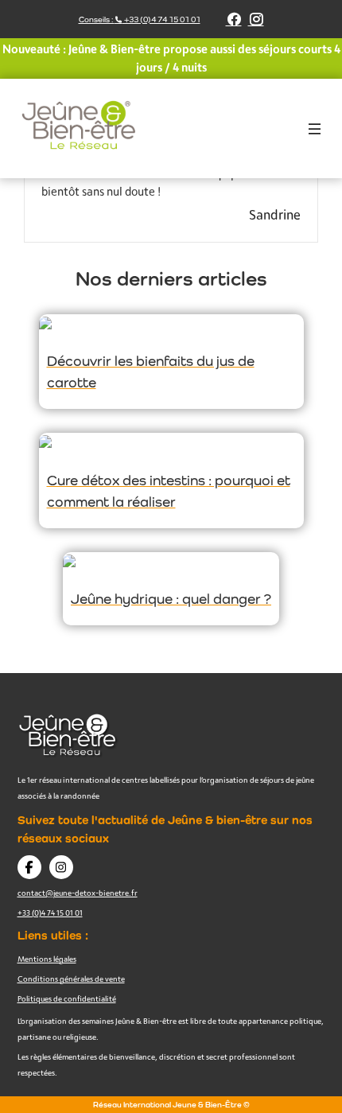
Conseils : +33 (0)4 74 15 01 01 (139, 19)
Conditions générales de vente (71, 978)
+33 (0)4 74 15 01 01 (50, 912)
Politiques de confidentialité (66, 998)
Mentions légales (46, 958)
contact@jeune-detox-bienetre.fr (77, 892)
